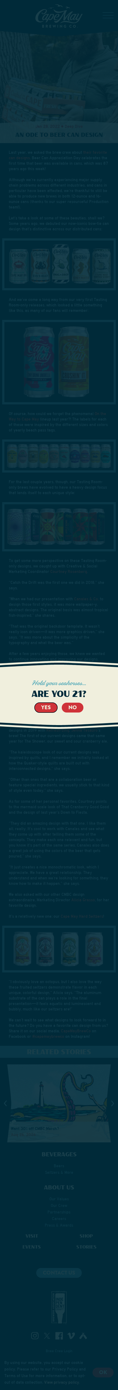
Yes (46, 707)
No (72, 707)
